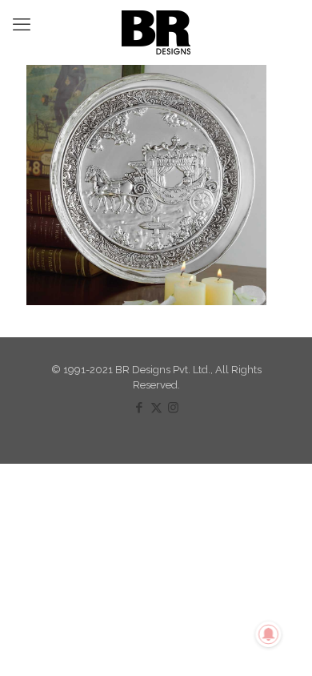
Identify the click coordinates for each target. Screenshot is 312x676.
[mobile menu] (21, 24)
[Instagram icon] (173, 407)
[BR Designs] (156, 32)
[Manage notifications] (269, 634)
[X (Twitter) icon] (156, 407)
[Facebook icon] (140, 407)
